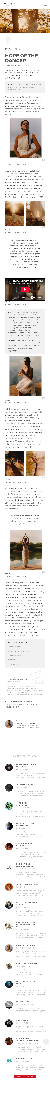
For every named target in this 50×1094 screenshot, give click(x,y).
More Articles (25, 1076)
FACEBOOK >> (13, 660)
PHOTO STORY (10, 704)
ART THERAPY (31, 704)
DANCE (32, 701)
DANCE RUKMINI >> (14, 647)
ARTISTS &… (20, 49)
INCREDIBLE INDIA (12, 707)
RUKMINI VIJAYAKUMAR (17, 66)
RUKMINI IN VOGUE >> (15, 655)
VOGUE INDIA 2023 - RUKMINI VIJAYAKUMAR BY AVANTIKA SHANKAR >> (24, 87)
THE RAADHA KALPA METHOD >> (19, 651)
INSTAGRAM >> (13, 664)
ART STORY (21, 704)
